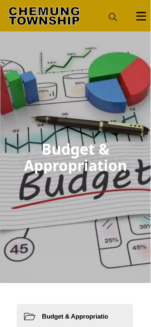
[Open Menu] (141, 16)
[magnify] (112, 16)
